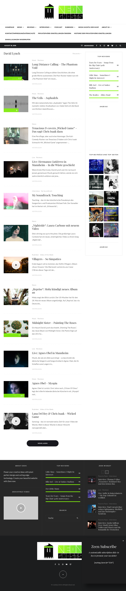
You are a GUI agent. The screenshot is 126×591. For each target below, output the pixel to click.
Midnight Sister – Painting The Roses (54, 322)
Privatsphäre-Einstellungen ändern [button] (54, 33)
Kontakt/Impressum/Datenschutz (20, 33)
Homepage (9, 27)
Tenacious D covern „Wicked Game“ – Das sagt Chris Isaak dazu (54, 129)
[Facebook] (96, 46)
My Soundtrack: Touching (47, 195)
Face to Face (103, 476)
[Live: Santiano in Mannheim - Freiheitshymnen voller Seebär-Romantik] (96, 167)
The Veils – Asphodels (45, 97)
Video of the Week (46, 255)
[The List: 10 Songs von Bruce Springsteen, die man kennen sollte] (96, 198)
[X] (100, 46)
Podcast (58, 27)
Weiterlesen (37, 84)
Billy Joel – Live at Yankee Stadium (60, 481)
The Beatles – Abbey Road (99, 95)
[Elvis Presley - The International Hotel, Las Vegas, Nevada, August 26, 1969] (96, 230)
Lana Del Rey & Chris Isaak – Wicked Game (54, 415)
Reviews (30, 27)
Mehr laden (42, 443)
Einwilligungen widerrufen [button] (17, 39)
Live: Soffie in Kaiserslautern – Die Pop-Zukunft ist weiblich (110, 495)
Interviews (44, 27)
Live (33, 157)
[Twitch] (70, 564)
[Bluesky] (112, 46)
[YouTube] (108, 46)
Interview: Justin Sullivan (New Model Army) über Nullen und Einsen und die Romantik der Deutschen (109, 526)
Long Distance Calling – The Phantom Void (55, 66)
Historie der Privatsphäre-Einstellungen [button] (92, 33)
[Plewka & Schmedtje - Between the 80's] (111, 183)
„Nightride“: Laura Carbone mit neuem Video (55, 227)
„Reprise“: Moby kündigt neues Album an (55, 291)
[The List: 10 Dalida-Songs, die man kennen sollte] (111, 167)
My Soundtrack (46, 191)
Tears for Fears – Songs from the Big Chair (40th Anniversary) (101, 65)
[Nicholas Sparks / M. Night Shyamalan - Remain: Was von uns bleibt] (111, 214)
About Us (106, 27)
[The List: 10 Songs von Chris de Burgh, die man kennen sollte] (96, 183)
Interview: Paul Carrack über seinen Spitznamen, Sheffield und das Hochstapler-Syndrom (110, 510)
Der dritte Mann (52, 489)
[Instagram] (104, 46)
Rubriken (69, 27)
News (19, 27)
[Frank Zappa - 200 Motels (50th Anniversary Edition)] (96, 214)
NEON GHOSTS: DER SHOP (88, 27)
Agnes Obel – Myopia (44, 383)
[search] (77, 518)
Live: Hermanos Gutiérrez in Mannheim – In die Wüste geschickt (53, 163)
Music (34, 60)
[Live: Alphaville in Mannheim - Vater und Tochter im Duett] (111, 230)
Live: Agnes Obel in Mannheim (50, 353)
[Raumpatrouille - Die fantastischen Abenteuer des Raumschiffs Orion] (111, 198)
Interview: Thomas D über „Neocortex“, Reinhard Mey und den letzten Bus (109, 481)
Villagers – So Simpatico (46, 259)
